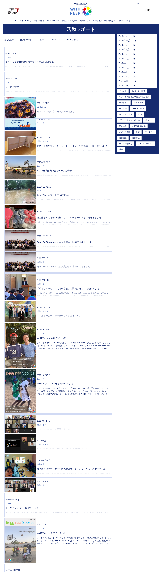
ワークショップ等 (145, 143)
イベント (123, 91)
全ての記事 (9, 40)
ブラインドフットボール (129, 120)
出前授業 (123, 138)
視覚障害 (123, 126)
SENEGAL (56, 40)
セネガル (123, 108)
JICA (140, 114)
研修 (121, 149)
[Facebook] (145, 10)
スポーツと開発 (138, 91)
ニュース (42, 40)
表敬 (138, 132)
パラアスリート (125, 114)
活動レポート (26, 40)
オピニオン (149, 132)
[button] (25, 20)
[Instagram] (148, 10)
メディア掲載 (124, 132)
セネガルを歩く (125, 143)
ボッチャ (149, 120)
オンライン (123, 103)
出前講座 (136, 138)
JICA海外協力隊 (139, 126)
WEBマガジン (73, 40)
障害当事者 (138, 103)
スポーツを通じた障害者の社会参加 (134, 97)
